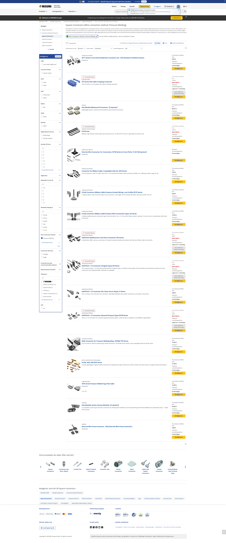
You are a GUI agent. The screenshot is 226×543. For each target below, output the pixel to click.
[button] (144, 1)
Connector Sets (167, 498)
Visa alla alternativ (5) (47, 242)
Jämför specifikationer (178, 43)
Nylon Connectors (47, 45)
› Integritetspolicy (140, 527)
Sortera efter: (90, 48)
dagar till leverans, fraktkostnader (138, 43)
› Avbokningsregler (149, 527)
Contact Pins (98, 498)
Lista (158, 43)
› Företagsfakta (119, 527)
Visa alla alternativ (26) (47, 170)
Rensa (58, 246)
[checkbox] (50, 73)
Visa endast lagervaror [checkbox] (49, 64)
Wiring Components (55, 21)
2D (86, 391)
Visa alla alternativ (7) (47, 299)
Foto (166, 43)
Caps (139, 498)
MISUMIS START (43, 21)
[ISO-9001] (118, 515)
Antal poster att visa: (71, 48)
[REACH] (147, 515)
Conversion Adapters (129, 498)
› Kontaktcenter (158, 527)
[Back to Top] (224, 532)
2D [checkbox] (44, 308)
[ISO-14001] (126, 515)
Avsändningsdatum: (118, 48)
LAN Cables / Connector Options (49, 503)
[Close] (178, 9)
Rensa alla (58, 56)
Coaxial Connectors (47, 42)
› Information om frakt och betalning (172, 527)
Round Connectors (47, 39)
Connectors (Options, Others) (152, 498)
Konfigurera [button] (179, 68)
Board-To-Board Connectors (112, 498)
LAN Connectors (179, 498)
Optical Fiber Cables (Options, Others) (82, 503)
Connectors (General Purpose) (71, 21)
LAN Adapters (64, 503)
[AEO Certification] (133, 515)
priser (150, 43)
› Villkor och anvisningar (129, 527)
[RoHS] (140, 515)
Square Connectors (87, 21)
